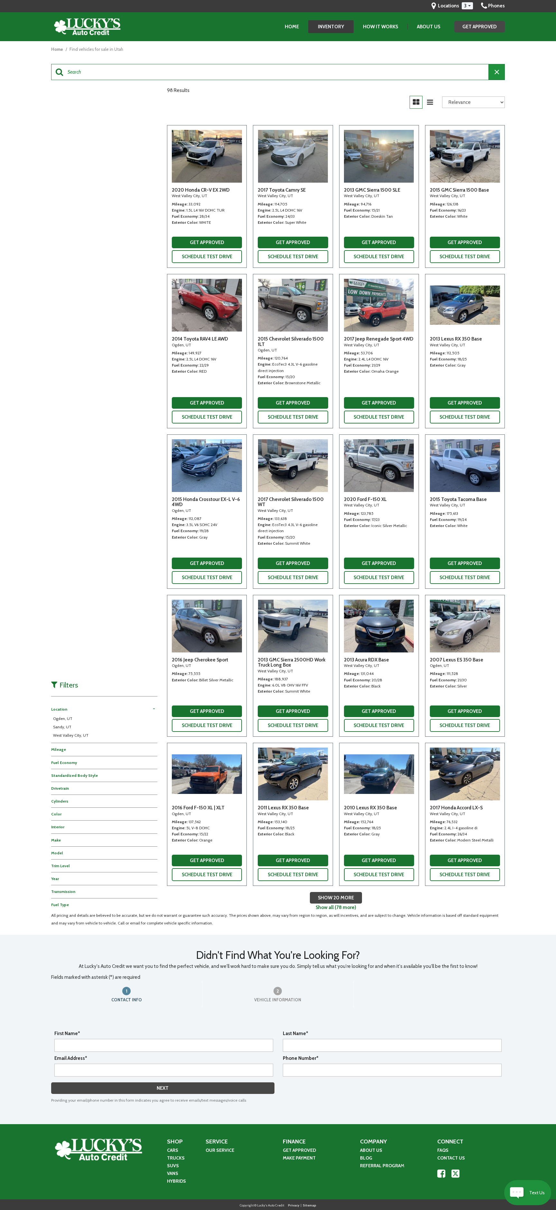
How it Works (380, 27)
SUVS (173, 1166)
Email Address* (70, 1058)
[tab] (126, 994)
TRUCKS (176, 1158)
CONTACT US (451, 1158)
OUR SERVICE (220, 1150)
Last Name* (295, 1033)
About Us (428, 27)
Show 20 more (336, 898)
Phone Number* (301, 1058)
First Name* (67, 1033)
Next (163, 1088)
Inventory (331, 27)
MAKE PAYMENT (300, 1158)
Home (292, 27)
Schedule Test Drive (207, 256)
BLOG (366, 1158)
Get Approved (479, 27)
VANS (172, 1173)
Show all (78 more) (336, 907)
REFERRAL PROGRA (380, 1166)
